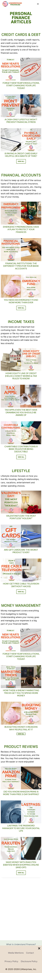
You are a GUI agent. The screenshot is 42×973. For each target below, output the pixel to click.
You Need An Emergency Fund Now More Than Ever (21, 301)
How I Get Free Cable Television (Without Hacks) (21, 584)
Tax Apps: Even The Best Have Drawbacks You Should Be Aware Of (21, 412)
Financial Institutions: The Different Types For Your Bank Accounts (21, 266)
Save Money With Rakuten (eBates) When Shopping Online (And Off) (21, 865)
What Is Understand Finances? (21, 944)
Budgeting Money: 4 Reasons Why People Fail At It (21, 728)
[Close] (39, 948)
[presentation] (21, 69)
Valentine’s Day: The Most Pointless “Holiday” (21, 517)
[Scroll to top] (40, 961)
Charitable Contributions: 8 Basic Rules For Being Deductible (21, 449)
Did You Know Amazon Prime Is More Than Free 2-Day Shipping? (21, 792)
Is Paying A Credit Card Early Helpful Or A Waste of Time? (21, 154)
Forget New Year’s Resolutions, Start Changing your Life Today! (21, 85)
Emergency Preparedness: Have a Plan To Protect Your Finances (21, 229)
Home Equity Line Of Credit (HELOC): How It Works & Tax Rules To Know (21, 376)
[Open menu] (38, 3)
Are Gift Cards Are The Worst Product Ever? (21, 551)
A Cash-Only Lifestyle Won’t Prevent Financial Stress (21, 120)
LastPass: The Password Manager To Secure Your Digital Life (21, 828)
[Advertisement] (21, 959)
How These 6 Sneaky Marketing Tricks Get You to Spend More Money (21, 693)
